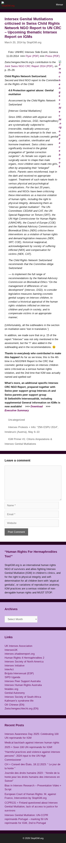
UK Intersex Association (18, 645)
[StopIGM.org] (9, 4)
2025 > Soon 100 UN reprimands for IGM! (28, 747)
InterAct (9, 669)
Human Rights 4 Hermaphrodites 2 (24, 657)
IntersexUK (11, 649)
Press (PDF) (52, 56)
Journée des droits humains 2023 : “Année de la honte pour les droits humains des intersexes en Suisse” (32, 777)
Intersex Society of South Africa (23, 696)
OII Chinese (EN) (14, 704)
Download (37, 406)
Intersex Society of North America (24, 661)
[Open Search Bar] (44, 4)
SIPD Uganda (12, 677)
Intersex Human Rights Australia (23, 685)
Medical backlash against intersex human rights (32, 742)
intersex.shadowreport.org (20, 653)
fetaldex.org (11, 689)
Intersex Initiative (14, 665)
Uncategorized (16, 419)
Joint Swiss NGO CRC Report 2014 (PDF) (29, 66)
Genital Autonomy (15, 692)
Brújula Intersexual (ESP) (19, 673)
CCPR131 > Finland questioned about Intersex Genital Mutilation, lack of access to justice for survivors (31, 806)
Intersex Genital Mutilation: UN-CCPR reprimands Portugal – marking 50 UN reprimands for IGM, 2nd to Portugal (26, 819)
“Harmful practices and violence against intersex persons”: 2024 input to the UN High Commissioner (32, 755)
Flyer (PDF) (32, 56)
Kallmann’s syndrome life (19, 700)
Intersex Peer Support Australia (23, 681)
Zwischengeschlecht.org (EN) (22, 708)
